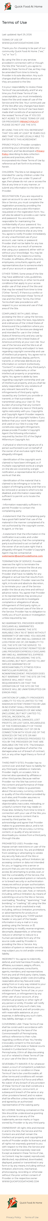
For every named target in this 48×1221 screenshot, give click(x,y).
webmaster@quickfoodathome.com (22, 556)
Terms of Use (32, 1217)
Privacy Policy (13, 1217)
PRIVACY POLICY (29, 121)
